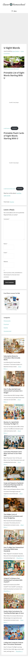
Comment (7, 219)
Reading (12, 202)
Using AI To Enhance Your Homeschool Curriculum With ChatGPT (13, 580)
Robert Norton (11, 69)
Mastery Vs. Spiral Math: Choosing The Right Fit (11, 423)
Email (5, 252)
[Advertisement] (14, 28)
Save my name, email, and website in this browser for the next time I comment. (13, 275)
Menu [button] (15, 11)
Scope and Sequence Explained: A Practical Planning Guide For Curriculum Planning (14, 484)
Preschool (6, 324)
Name (5, 243)
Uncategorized (7, 331)
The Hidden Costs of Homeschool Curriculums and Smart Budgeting (13, 516)
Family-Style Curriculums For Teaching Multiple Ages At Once (14, 612)
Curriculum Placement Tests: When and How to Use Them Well (13, 453)
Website (6, 261)
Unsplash (17, 69)
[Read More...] (20, 558)
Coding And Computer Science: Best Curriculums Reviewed (13, 643)
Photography (7, 321)
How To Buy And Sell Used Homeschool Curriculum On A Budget (13, 391)
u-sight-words (7, 128)
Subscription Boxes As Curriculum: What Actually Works (12, 358)
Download (14, 128)
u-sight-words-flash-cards (9, 188)
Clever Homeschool (14, 4)
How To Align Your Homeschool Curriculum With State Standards (14, 549)
